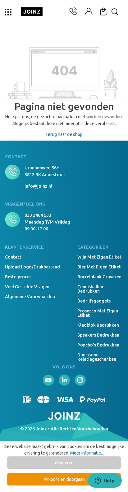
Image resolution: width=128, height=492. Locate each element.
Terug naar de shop (64, 134)
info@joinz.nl (38, 186)
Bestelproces (18, 276)
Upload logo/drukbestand (32, 266)
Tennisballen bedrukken (90, 289)
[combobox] (64, 32)
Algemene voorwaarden (30, 296)
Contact (13, 257)
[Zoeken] (117, 32)
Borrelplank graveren (99, 276)
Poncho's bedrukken (98, 344)
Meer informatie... (87, 453)
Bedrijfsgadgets (94, 300)
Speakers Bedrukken (98, 335)
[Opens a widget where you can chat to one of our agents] (105, 481)
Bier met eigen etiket (99, 266)
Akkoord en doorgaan (64, 479)
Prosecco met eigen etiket (97, 313)
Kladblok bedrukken (98, 325)
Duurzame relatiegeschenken (96, 357)
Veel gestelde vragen (27, 286)
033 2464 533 (38, 215)
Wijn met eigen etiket (99, 257)
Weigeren (64, 462)
